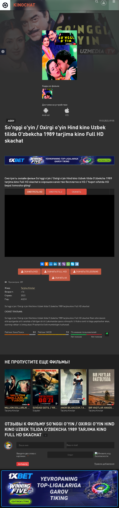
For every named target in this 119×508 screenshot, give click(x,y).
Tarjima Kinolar (28, 288)
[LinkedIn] (55, 264)
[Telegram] (77, 264)
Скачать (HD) (30, 271)
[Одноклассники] (46, 264)
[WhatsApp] (68, 264)
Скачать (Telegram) (86, 271)
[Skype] (72, 264)
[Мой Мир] (51, 264)
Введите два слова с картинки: (26, 454)
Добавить (22, 464)
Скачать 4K (60, 277)
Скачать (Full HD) (56, 271)
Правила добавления (104, 463)
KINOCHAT (24, 4)
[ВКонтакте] (42, 264)
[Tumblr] (59, 264)
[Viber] (64, 264)
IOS (67, 115)
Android (45, 115)
